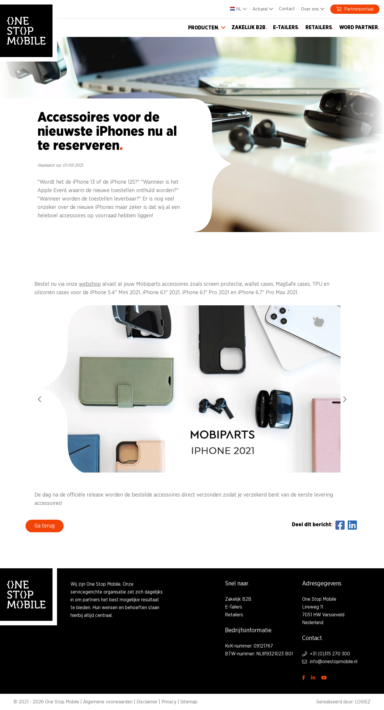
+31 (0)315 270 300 (330, 653)
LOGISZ (362, 701)
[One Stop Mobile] (26, 31)
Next (345, 399)
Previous (39, 399)
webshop (90, 284)
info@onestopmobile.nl (333, 661)
